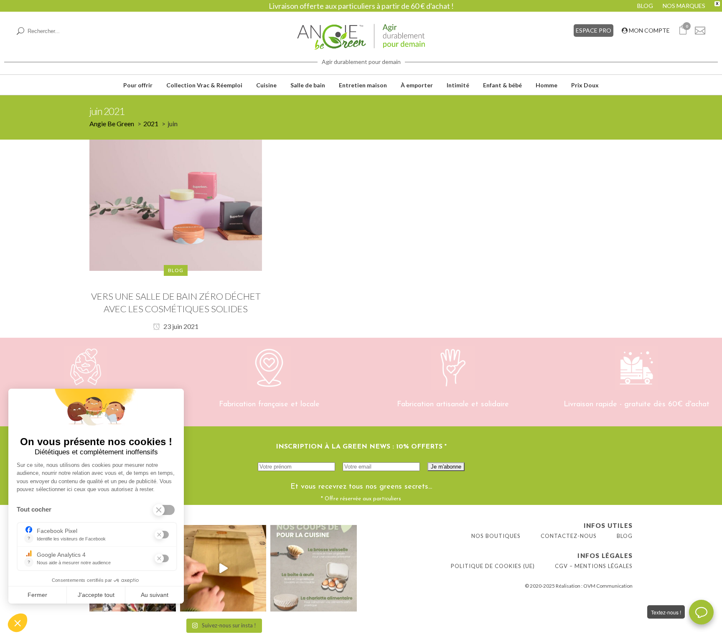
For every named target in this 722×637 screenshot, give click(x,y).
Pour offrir (138, 85)
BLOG (645, 5)
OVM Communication (608, 586)
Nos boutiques (496, 536)
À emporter (417, 85)
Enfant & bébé (502, 85)
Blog (625, 536)
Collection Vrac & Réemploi (204, 85)
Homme (546, 85)
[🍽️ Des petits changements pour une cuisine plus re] (313, 568)
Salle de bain (307, 85)
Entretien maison (363, 85)
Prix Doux (585, 85)
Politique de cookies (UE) (493, 566)
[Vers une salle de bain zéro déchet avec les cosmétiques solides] (175, 204)
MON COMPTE (649, 30)
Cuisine (266, 85)
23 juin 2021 (180, 326)
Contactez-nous (569, 536)
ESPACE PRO (593, 30)
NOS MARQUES (684, 5)
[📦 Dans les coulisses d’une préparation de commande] (223, 568)
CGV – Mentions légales (594, 566)
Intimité (458, 85)
